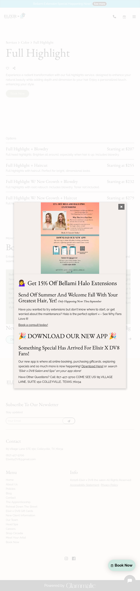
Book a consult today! (33, 325)
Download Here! (92, 366)
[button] (122, 565)
